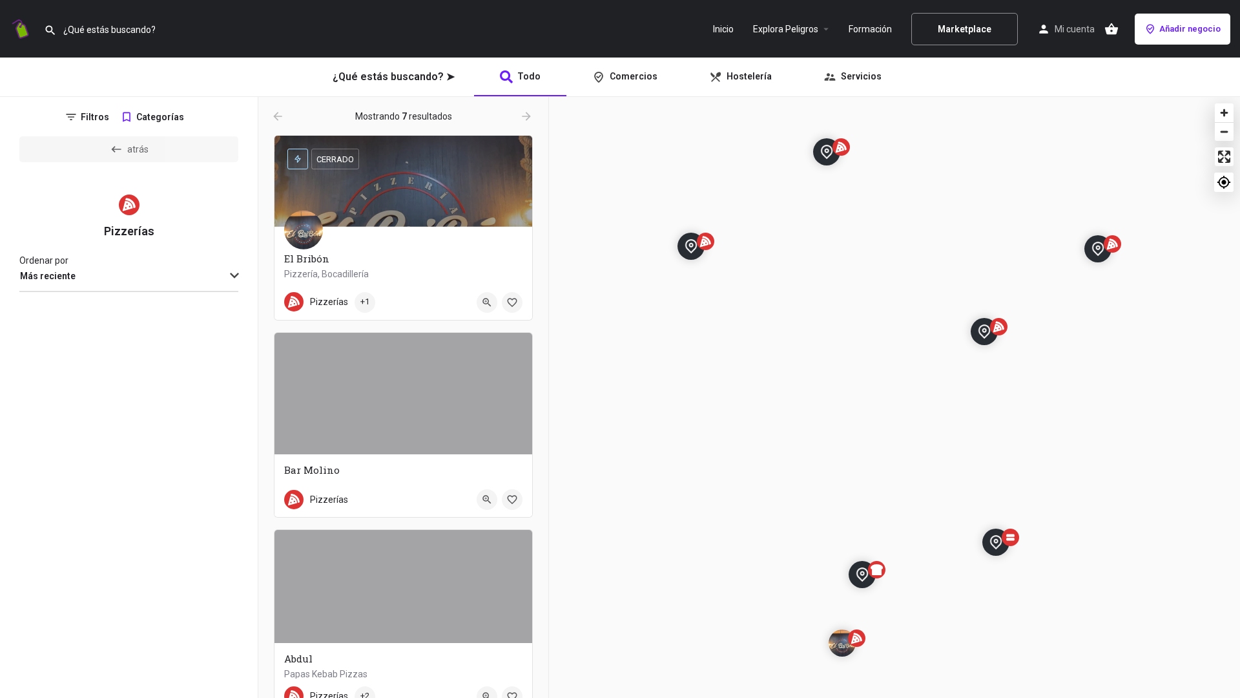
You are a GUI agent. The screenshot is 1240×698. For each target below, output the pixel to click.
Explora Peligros (785, 29)
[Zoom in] (1224, 112)
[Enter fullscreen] (1224, 156)
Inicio (723, 29)
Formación (870, 29)
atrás (138, 149)
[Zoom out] (1224, 131)
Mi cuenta (1075, 29)
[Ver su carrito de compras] (1111, 29)
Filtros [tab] (95, 117)
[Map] (894, 397)
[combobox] (128, 276)
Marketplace (964, 29)
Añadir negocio (1190, 29)
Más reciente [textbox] (48, 276)
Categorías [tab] (160, 117)
